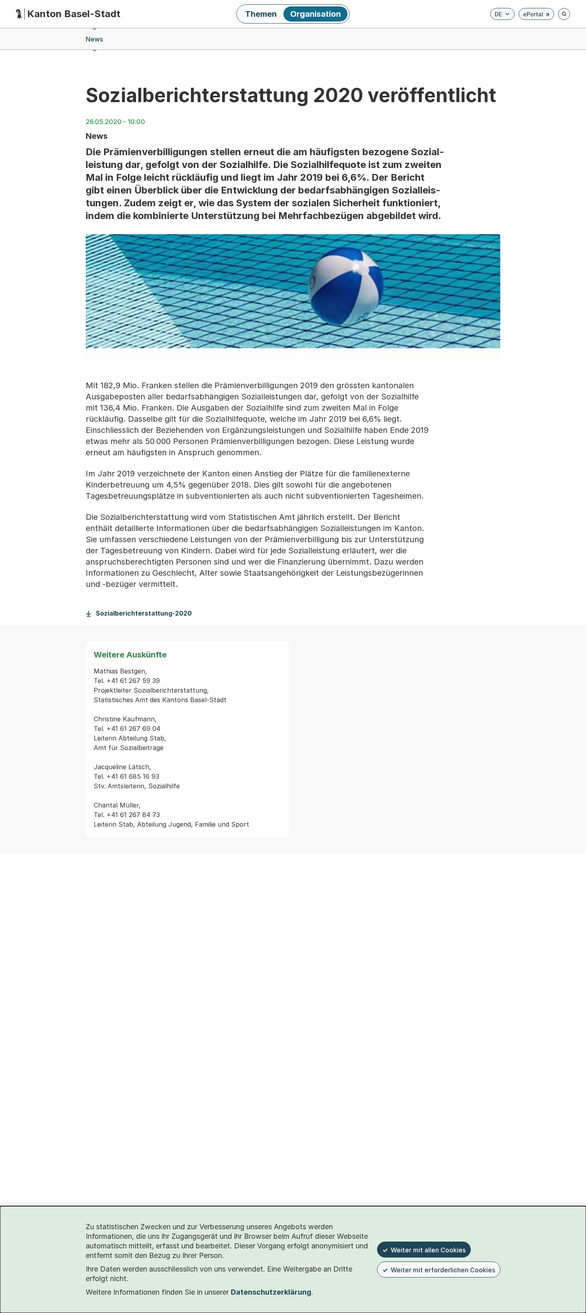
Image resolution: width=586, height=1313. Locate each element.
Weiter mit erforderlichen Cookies (443, 1270)
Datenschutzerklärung (271, 1292)
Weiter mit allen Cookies (428, 1250)
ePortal (536, 15)
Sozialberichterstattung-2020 (144, 613)
